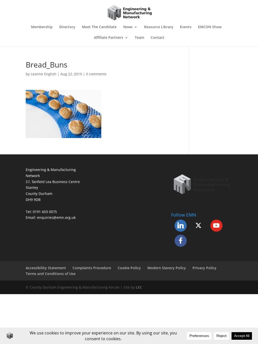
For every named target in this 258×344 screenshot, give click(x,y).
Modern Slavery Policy (166, 267)
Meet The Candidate (99, 27)
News (128, 27)
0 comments (96, 74)
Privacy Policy (204, 267)
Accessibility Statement (46, 267)
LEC (139, 287)
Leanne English (43, 74)
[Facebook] (181, 241)
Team (139, 38)
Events (185, 27)
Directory (67, 27)
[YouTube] (216, 226)
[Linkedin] (181, 226)
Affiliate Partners (108, 38)
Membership (42, 27)
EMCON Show (209, 27)
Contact (157, 38)
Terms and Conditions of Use (51, 273)
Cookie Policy (129, 267)
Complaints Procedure (92, 267)
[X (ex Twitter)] (198, 226)
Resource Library (158, 27)
